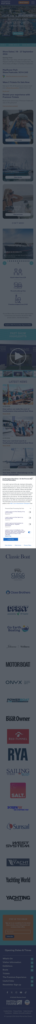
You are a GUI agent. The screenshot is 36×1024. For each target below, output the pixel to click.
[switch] (29, 512)
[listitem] (18, 508)
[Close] (32, 478)
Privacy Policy (27, 545)
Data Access (18, 545)
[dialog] (18, 512)
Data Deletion (8, 545)
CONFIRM (11, 539)
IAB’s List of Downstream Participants (20, 503)
